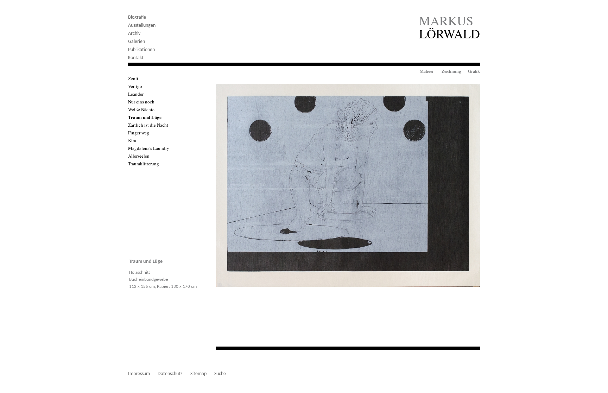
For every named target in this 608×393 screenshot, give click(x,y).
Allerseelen (139, 156)
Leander (136, 94)
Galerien (136, 41)
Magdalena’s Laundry (148, 148)
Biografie (137, 17)
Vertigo (135, 86)
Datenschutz (170, 373)
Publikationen (141, 49)
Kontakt (136, 58)
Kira (132, 140)
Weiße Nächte (141, 109)
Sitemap (198, 373)
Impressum (139, 373)
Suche (220, 373)
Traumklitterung (143, 163)
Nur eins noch (141, 102)
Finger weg (138, 132)
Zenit (133, 78)
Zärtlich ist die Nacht (148, 125)
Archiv (134, 33)
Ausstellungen (142, 25)
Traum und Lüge (145, 117)
